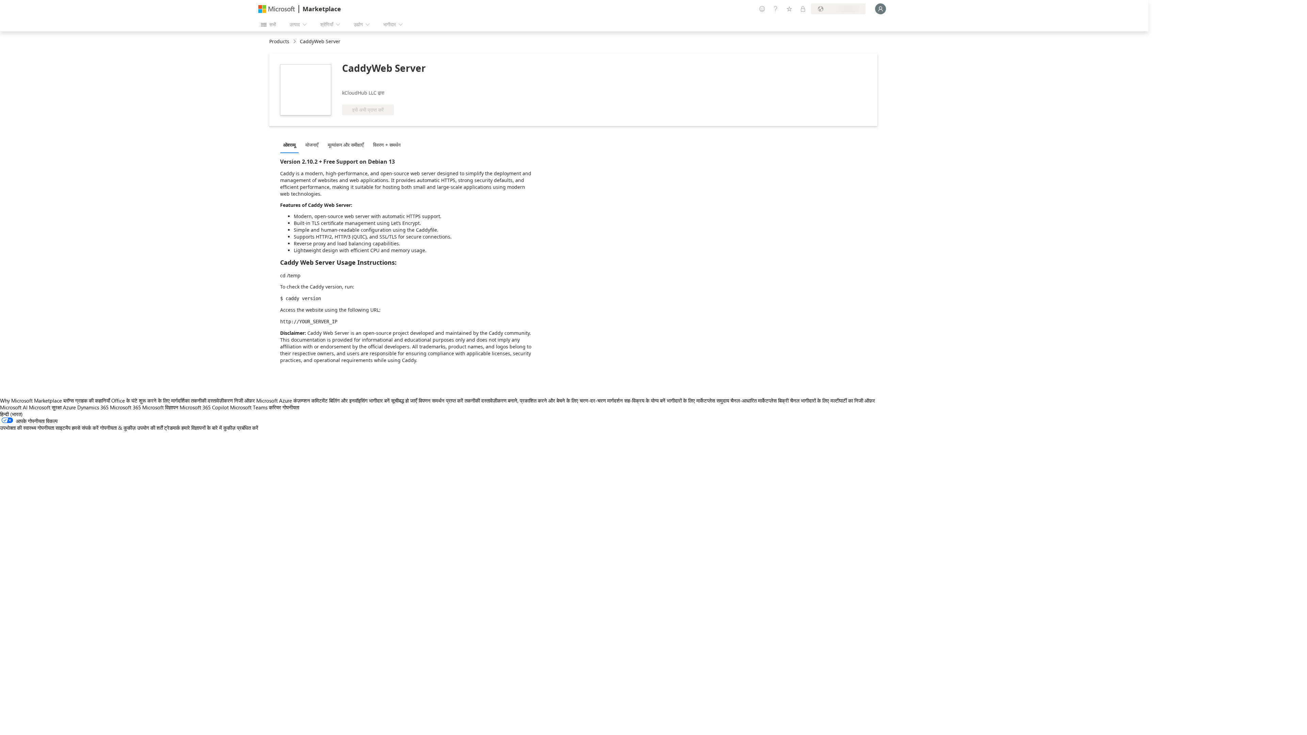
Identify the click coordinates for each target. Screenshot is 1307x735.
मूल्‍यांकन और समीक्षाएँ (346, 145)
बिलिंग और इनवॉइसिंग (348, 400)
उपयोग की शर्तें (150, 427)
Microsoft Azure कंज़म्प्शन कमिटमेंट (292, 400)
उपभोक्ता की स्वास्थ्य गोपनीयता (27, 427)
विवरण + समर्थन (387, 145)
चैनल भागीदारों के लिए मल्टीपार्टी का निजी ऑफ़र (832, 400)
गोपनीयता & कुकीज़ (118, 427)
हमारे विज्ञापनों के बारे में (201, 427)
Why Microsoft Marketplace (31, 400)
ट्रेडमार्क (172, 427)
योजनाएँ (311, 145)
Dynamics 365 (93, 407)
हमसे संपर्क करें (85, 427)
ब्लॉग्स (68, 400)
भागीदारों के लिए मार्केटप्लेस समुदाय (698, 400)
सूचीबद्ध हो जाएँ (404, 400)
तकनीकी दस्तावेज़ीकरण (212, 400)
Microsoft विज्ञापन (160, 407)
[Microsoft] (276, 9)
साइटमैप (62, 427)
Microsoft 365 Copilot (204, 407)
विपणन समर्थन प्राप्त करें (441, 400)
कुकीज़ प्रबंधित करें (240, 427)
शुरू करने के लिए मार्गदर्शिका (164, 400)
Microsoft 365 (125, 407)
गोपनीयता (291, 407)
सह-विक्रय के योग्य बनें (644, 400)
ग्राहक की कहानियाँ (92, 400)
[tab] (291, 144)
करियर (275, 407)
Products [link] (279, 41)
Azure (69, 407)
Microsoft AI (14, 407)
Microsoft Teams (249, 407)
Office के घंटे (124, 400)
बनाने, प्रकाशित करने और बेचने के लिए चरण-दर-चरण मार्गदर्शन (565, 400)
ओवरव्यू (289, 145)
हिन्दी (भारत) (11, 414)
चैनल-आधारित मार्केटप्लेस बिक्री (759, 400)
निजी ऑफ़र (244, 400)
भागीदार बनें (379, 400)
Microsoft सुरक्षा (45, 407)
